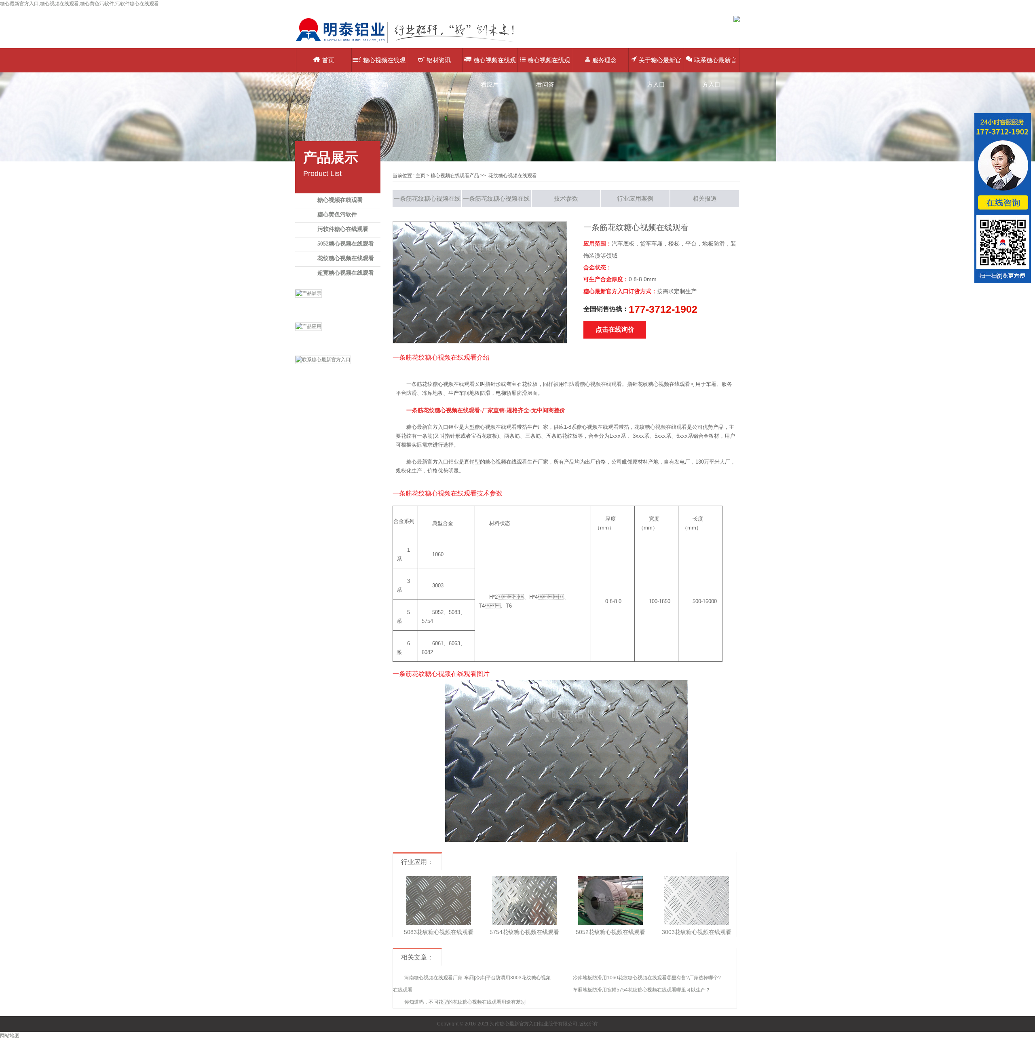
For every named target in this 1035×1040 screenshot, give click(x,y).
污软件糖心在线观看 (342, 229)
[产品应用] (337, 337)
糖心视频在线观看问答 (549, 64)
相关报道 (705, 198)
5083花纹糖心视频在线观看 (438, 932)
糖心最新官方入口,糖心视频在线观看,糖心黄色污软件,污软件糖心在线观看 (79, 3)
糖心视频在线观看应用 (494, 64)
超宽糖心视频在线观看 (345, 273)
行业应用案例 (635, 198)
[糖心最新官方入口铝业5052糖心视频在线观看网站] (410, 42)
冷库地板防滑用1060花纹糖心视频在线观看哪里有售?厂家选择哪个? (647, 978)
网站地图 (9, 1035)
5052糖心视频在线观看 (345, 244)
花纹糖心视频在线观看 (345, 258)
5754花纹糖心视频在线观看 (524, 932)
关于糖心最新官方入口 (660, 64)
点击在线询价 (615, 329)
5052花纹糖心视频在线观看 (610, 932)
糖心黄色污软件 (337, 215)
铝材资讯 (439, 60)
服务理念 (604, 60)
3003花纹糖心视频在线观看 (696, 932)
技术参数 (566, 198)
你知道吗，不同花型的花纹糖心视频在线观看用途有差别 (465, 1002)
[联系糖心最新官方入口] (337, 370)
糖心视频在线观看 (340, 200)
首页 (328, 60)
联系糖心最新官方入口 (715, 64)
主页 (420, 175)
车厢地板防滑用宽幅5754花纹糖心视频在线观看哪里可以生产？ (641, 990)
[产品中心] (337, 303)
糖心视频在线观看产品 (384, 64)
